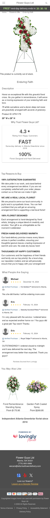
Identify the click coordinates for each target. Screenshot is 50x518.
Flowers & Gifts (14, 12)
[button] (44, 511)
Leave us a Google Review (25, 483)
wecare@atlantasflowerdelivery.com (25, 466)
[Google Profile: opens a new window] (19, 475)
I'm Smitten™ (26, 287)
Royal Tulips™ (26, 338)
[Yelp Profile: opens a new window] (25, 475)
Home (4, 12)
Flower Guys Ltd (25, 3)
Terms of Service (6, 508)
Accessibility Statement (39, 508)
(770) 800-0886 (25, 463)
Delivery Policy (25, 511)
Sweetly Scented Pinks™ (30, 309)
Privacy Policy (21, 508)
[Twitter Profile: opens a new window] (31, 475)
